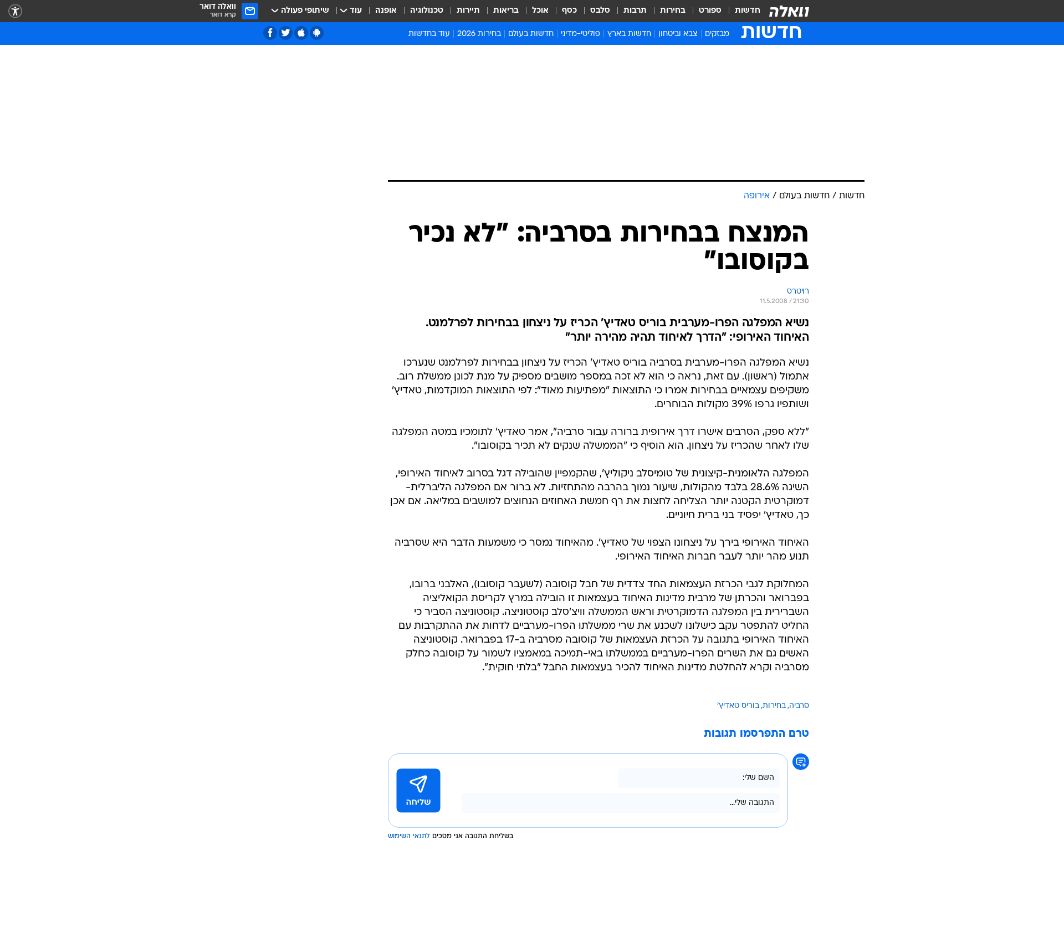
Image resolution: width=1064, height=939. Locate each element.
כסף (569, 11)
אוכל (540, 11)
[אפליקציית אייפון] (301, 33)
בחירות (673, 11)
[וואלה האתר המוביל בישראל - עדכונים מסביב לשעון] (789, 11)
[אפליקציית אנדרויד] (317, 33)
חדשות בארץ (629, 34)
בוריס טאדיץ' (738, 706)
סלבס (600, 11)
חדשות (747, 11)
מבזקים (717, 34)
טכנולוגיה (426, 11)
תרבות (635, 11)
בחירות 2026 (479, 34)
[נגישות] (15, 11)
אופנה (386, 11)
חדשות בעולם (531, 34)
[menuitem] (741, 11)
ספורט (710, 11)
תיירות (468, 11)
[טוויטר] (286, 33)
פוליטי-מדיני (580, 34)
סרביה (799, 706)
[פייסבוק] (270, 33)
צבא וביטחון (678, 34)
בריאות (506, 11)
